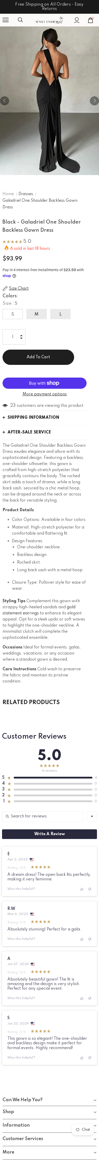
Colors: (10, 296)
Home (8, 194)
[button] (17, 242)
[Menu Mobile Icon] (6, 20)
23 (13, 405)
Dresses (26, 194)
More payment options (45, 394)
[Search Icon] (25, 20)
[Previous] (4, 100)
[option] (49, 100)
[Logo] (49, 20)
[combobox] (92, 816)
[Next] (94, 100)
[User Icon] (77, 20)
